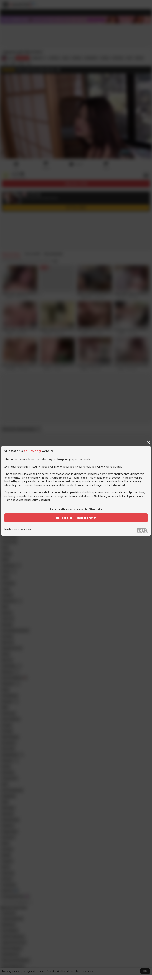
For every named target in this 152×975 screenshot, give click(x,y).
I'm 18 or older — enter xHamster (76, 517)
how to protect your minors (18, 529)
